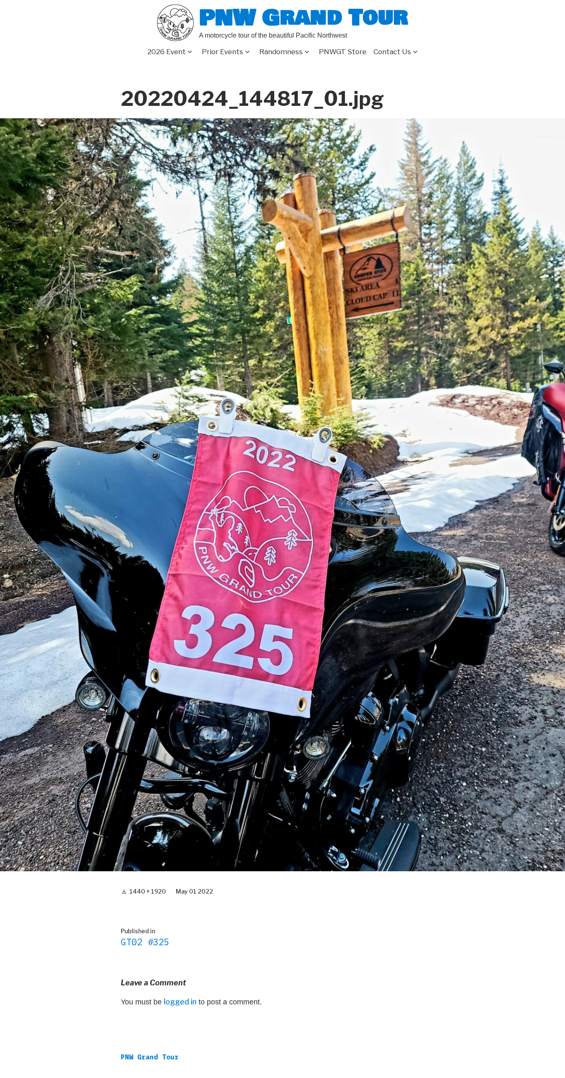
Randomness (281, 52)
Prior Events (222, 52)
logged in (180, 1001)
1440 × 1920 (147, 891)
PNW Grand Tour (303, 17)
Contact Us (392, 52)
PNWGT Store (342, 52)
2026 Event (166, 52)
